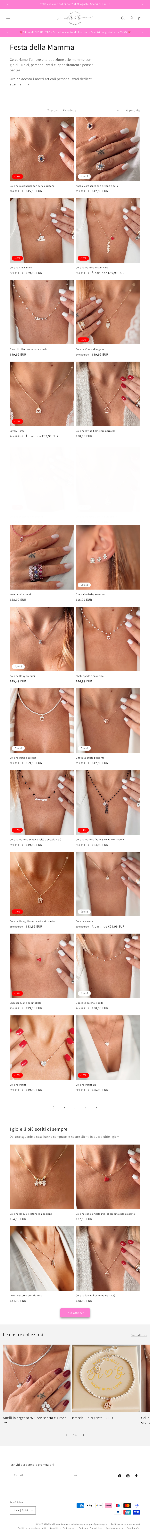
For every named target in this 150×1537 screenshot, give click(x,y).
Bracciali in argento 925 (90, 1417)
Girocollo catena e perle (89, 1002)
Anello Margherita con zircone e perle (97, 186)
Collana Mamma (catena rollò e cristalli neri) (35, 839)
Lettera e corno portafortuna (26, 1295)
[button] (8, 18)
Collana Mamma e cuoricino (92, 267)
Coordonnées (133, 1528)
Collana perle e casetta (23, 757)
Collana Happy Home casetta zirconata (32, 921)
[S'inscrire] (75, 1475)
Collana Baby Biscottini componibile (31, 1213)
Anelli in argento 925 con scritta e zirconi (35, 1417)
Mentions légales (114, 1528)
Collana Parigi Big (86, 1084)
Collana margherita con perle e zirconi (32, 186)
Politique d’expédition (90, 1528)
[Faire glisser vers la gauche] (66, 1435)
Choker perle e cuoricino (90, 676)
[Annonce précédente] (7, 4)
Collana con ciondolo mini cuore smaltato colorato (105, 1213)
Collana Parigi (18, 1084)
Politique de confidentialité (32, 1528)
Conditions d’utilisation (62, 1528)
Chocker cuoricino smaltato (26, 1002)
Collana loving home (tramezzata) (95, 431)
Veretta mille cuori (20, 594)
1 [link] (54, 1107)
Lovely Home (17, 431)
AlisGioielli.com (52, 1524)
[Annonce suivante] (142, 4)
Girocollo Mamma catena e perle (28, 349)
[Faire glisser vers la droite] (83, 1435)
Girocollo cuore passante (90, 757)
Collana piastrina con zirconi (26, 516)
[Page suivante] (96, 1107)
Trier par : (53, 110)
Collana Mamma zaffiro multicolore (96, 516)
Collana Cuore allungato (90, 349)
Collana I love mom (21, 267)
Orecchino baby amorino (90, 594)
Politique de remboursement (125, 1524)
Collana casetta (85, 921)
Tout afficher (75, 1313)
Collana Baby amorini (22, 676)
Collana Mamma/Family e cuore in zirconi (100, 839)
